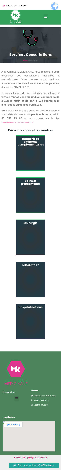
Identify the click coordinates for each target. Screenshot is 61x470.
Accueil (25, 60)
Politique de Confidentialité (37, 458)
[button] (45, 16)
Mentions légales (20, 458)
